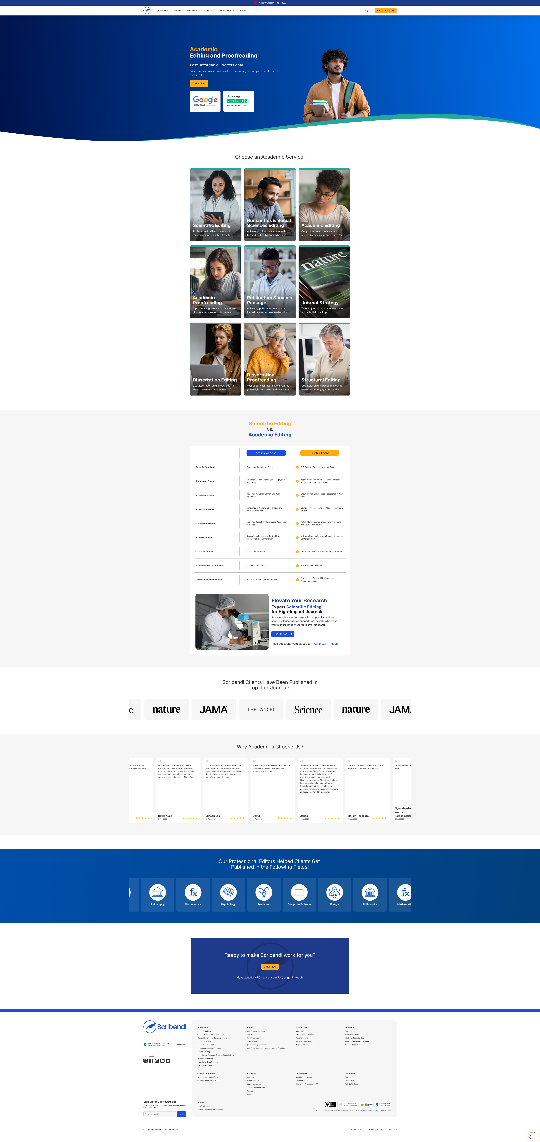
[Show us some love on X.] (145, 1061)
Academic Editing (266, 453)
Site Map (393, 1129)
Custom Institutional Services (209, 1077)
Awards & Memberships (256, 1087)
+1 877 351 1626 (203, 1106)
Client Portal (350, 1081)
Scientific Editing (319, 453)
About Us (250, 1077)
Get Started (280, 634)
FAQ (315, 644)
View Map (181, 1044)
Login (367, 10)
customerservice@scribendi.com (210, 1110)
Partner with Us (253, 1081)
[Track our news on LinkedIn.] (162, 1061)
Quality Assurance (254, 1084)
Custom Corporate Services (208, 1081)
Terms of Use (357, 1129)
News (249, 1094)
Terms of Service (379, 1110)
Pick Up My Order (352, 1084)
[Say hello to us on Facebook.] (151, 1061)
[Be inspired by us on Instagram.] (157, 1061)
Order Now (384, 10)
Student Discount (352, 1045)
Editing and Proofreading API (307, 1084)
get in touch (295, 977)
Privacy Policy (363, 1110)
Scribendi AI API (302, 1081)
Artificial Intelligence (304, 1077)
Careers (250, 1091)
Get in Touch (330, 644)
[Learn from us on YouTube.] (168, 1061)
